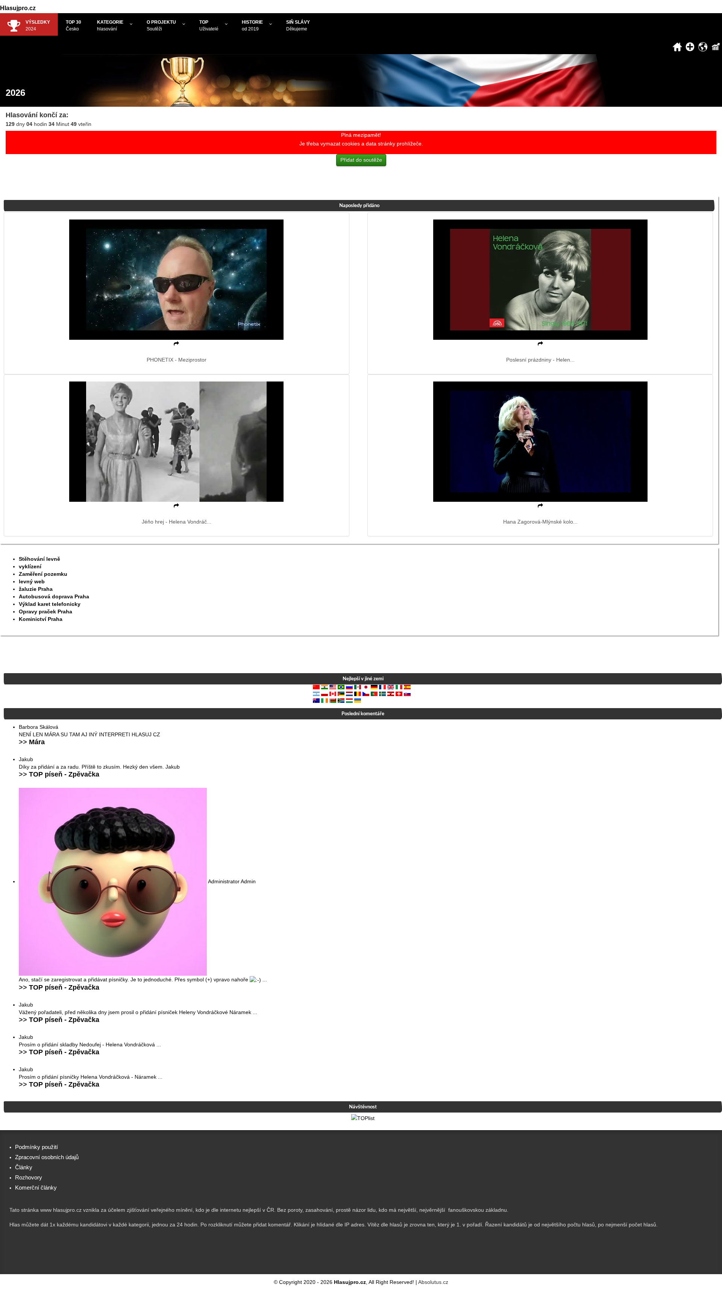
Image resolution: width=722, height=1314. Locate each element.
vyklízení (30, 566)
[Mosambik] (341, 693)
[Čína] (316, 687)
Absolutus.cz (433, 1282)
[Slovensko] (407, 693)
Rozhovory (28, 1177)
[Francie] (382, 687)
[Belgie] (357, 693)
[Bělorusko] (332, 700)
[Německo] (374, 687)
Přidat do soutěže (361, 160)
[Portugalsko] (374, 693)
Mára (37, 742)
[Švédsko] (382, 693)
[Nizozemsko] (349, 693)
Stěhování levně (39, 559)
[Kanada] (332, 693)
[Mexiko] (357, 687)
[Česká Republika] (366, 693)
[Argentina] (316, 693)
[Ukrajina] (357, 700)
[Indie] (324, 687)
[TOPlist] (363, 1118)
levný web (32, 581)
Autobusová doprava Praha (54, 596)
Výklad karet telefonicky (49, 604)
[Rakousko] (390, 693)
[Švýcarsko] (399, 693)
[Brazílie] (341, 687)
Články (23, 1167)
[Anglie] (390, 687)
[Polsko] (324, 693)
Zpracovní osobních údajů (47, 1157)
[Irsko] (324, 700)
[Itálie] (399, 687)
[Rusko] (349, 687)
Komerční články (36, 1187)
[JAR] (341, 700)
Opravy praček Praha (45, 612)
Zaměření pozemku (43, 574)
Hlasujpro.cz (18, 8)
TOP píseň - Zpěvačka (64, 774)
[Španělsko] (407, 687)
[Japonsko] (366, 687)
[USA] (332, 687)
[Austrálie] (316, 700)
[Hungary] (349, 700)
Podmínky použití (36, 1147)
